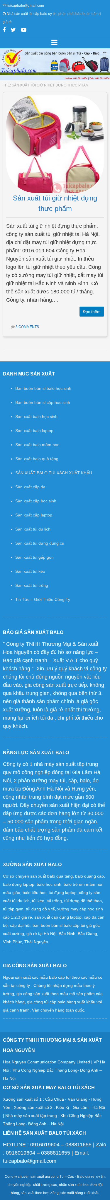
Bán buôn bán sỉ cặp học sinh (42, 402)
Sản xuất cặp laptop (33, 515)
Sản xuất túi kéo (30, 571)
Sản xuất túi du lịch (32, 529)
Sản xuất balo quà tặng (36, 458)
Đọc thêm (92, 311)
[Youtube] (23, 30)
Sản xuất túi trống (31, 585)
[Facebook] (4, 30)
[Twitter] (13, 30)
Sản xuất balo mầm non (37, 444)
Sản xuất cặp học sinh (35, 501)
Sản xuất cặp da (30, 487)
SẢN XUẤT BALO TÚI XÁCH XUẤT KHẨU (53, 472)
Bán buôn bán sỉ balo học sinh (43, 388)
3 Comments (27, 327)
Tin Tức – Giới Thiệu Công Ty (42, 599)
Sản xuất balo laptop (34, 430)
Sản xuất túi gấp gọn (34, 557)
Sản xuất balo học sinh (36, 416)
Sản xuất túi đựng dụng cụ (39, 543)
